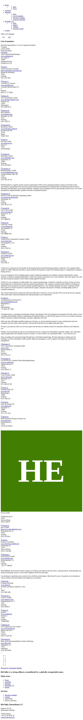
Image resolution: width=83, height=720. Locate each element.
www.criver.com (6, 241)
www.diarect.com (6, 114)
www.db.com (5, 391)
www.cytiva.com (6, 377)
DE (3, 37)
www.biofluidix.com (7, 158)
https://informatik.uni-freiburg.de (11, 70)
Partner (7, 687)
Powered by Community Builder (11, 668)
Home (7, 680)
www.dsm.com (6, 420)
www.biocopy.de (6, 143)
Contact (7, 697)
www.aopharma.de (7, 56)
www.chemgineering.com (9, 302)
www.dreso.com (6, 406)
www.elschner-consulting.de (10, 544)
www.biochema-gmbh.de (9, 129)
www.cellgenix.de (6, 226)
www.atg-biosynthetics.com (10, 100)
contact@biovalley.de (8, 717)
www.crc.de (5, 348)
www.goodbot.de (6, 614)
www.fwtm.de (5, 585)
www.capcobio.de (6, 212)
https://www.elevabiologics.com (11, 529)
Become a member (11, 695)
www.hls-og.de (6, 643)
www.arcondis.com (7, 85)
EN (9, 37)
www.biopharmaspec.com (9, 172)
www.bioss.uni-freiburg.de (9, 197)
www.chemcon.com (7, 255)
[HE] (41, 511)
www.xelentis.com (7, 558)
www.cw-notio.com (7, 362)
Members (8, 684)
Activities (8, 682)
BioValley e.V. (9, 685)
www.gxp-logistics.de (8, 628)
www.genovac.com (7, 599)
